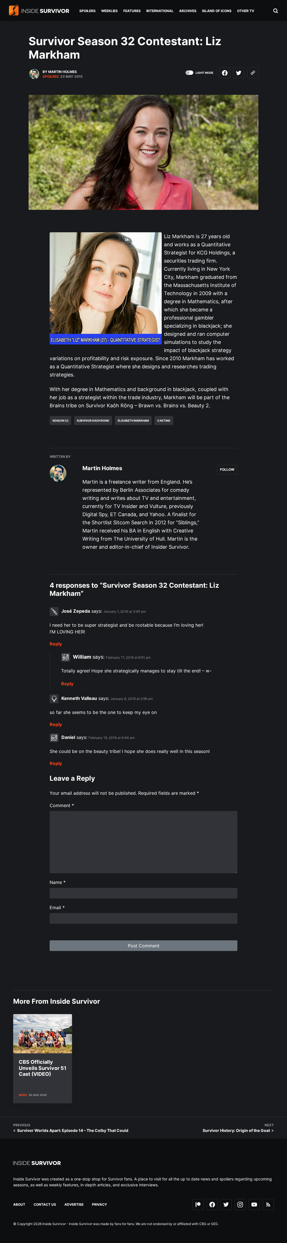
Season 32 (60, 420)
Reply (56, 644)
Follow (227, 469)
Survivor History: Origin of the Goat (236, 1130)
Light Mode (204, 72)
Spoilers (51, 76)
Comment (62, 805)
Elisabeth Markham (133, 420)
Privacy (99, 1204)
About (19, 1204)
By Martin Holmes (60, 72)
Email (57, 907)
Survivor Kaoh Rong (93, 420)
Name (58, 882)
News (23, 1095)
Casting (163, 420)
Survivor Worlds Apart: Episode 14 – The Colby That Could (72, 1130)
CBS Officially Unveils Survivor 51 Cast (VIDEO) (42, 1068)
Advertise (74, 1204)
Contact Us (45, 1204)
